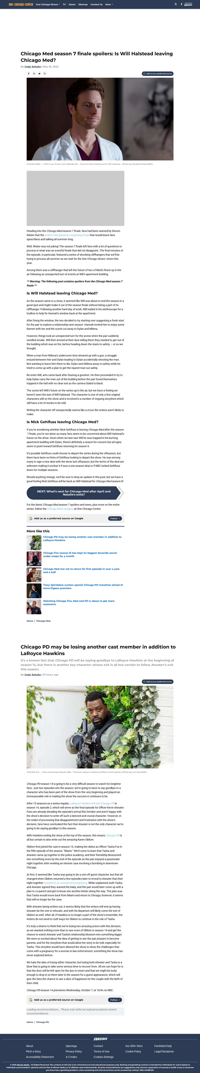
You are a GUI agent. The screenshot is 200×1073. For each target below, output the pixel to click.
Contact (98, 1045)
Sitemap (83, 4)
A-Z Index (71, 1056)
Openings (71, 1045)
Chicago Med (43, 621)
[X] (176, 4)
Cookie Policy (133, 1051)
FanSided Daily (163, 1045)
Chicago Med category (60, 508)
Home (30, 621)
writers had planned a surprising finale (67, 235)
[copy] (45, 73)
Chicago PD (42, 1022)
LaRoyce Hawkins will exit (92, 803)
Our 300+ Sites (134, 1045)
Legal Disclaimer (164, 1051)
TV (64, 4)
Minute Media (23, 1065)
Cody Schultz (33, 66)
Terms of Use (101, 1051)
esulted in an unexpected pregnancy (66, 882)
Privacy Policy (74, 1051)
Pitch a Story (33, 1051)
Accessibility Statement (40, 1056)
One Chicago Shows (47, 4)
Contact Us (96, 4)
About (72, 4)
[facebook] (181, 4)
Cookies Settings (104, 1056)
